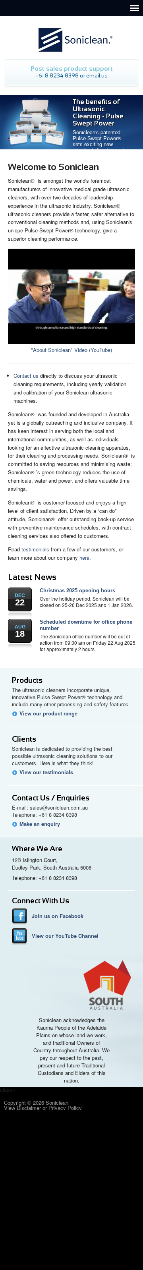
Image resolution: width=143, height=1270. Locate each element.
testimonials (35, 549)
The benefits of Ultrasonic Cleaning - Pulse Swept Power (98, 112)
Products (27, 680)
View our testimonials (46, 772)
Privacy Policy (65, 1107)
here (84, 557)
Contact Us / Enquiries (50, 798)
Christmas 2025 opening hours (77, 590)
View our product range (48, 713)
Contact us (26, 375)
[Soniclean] (71, 31)
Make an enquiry (39, 824)
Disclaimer (29, 1107)
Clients (24, 739)
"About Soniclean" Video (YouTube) (71, 350)
